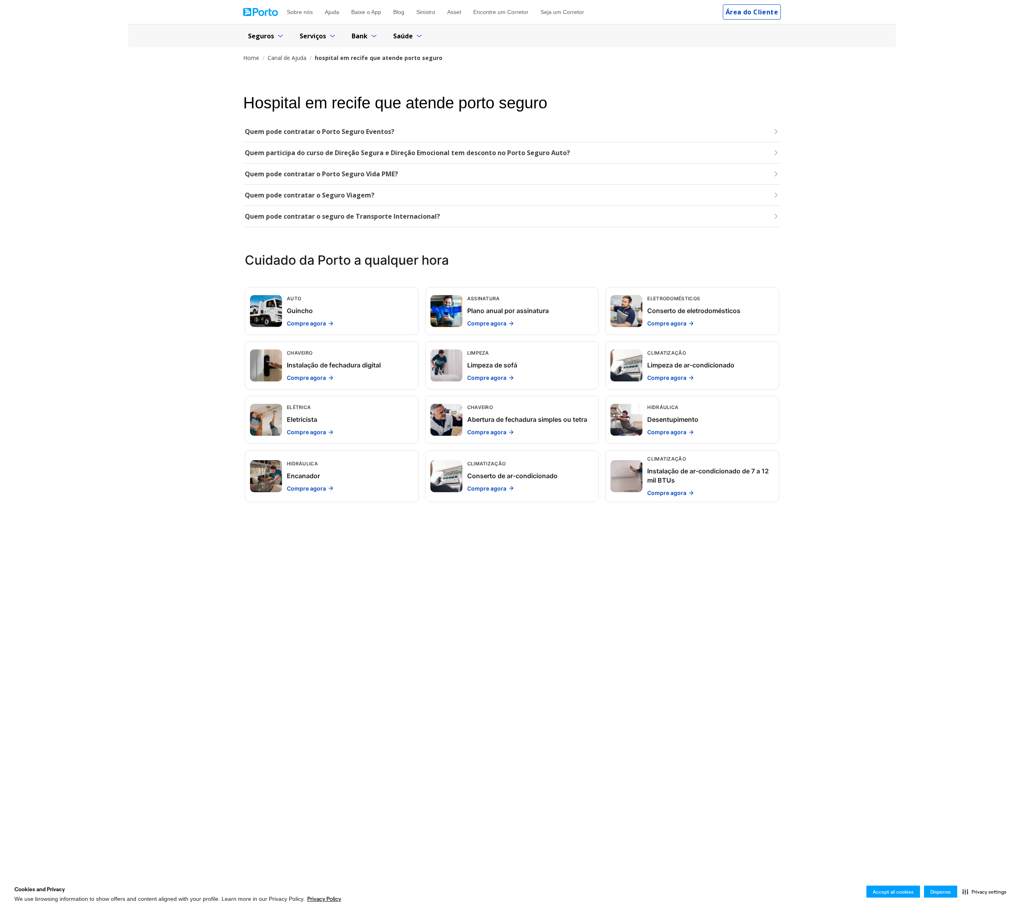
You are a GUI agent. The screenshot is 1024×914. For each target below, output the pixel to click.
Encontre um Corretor (500, 12)
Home (251, 58)
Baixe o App (366, 12)
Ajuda (332, 12)
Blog (398, 12)
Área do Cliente (752, 12)
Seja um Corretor (562, 12)
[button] (984, 891)
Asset (454, 12)
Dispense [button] (940, 891)
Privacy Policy (324, 899)
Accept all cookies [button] (893, 891)
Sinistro (425, 12)
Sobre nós (300, 12)
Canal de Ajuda (287, 58)
